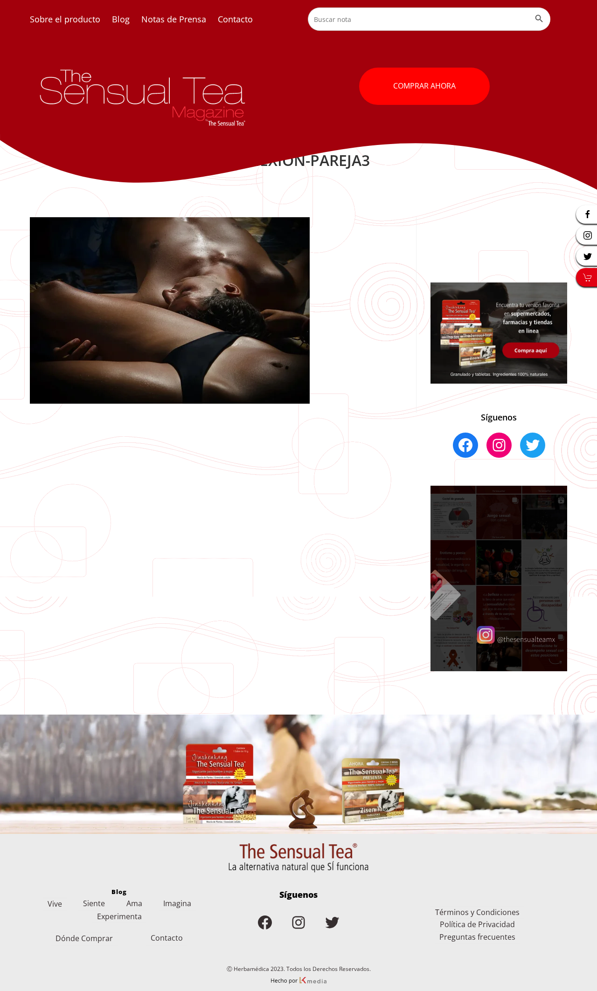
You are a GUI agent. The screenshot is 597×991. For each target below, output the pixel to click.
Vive (55, 904)
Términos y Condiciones (477, 912)
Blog (121, 19)
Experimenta (119, 916)
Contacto (235, 19)
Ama (134, 903)
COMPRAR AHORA (424, 86)
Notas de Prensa (173, 19)
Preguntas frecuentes (477, 937)
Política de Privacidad (477, 924)
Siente (94, 903)
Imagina (177, 903)
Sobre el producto (65, 19)
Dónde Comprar (84, 938)
